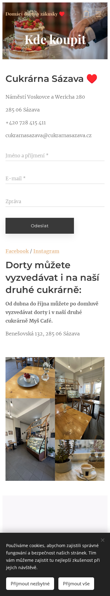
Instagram (46, 251)
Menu (98, 14)
